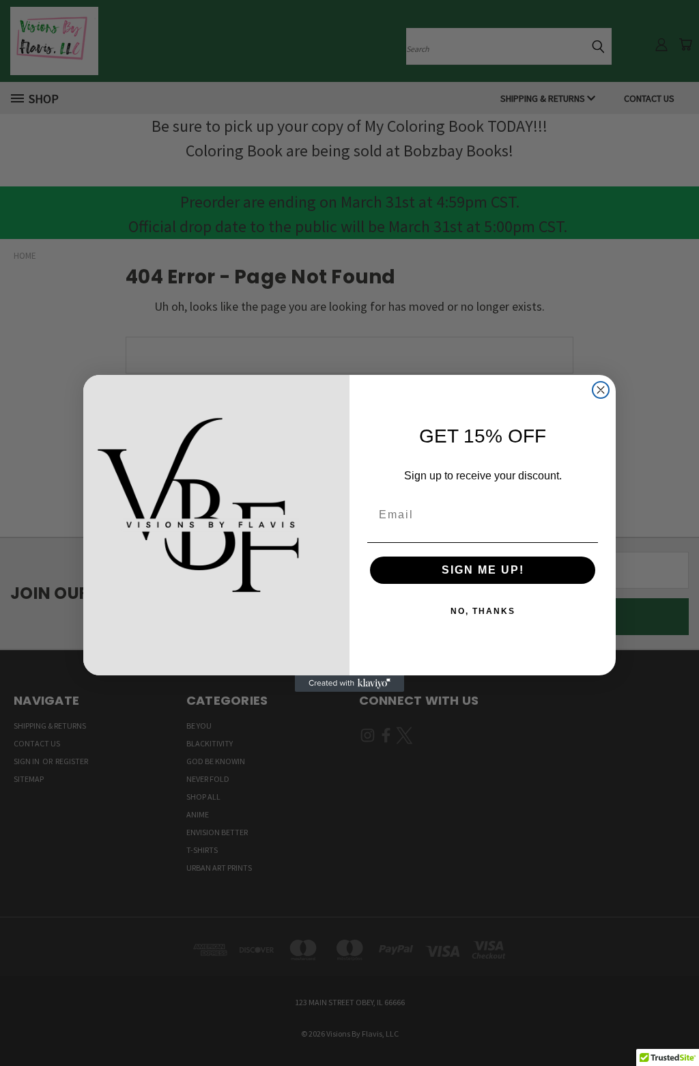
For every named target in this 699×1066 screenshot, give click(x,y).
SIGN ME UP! (483, 570)
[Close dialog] (601, 390)
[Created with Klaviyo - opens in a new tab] (349, 683)
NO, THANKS (483, 611)
